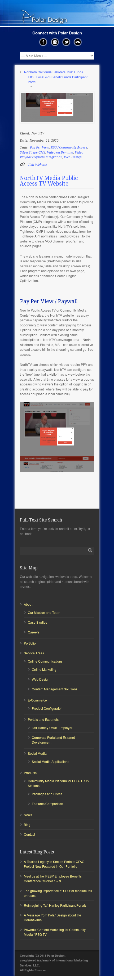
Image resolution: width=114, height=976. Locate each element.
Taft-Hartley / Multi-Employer (52, 727)
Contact (29, 834)
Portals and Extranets (43, 719)
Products (30, 772)
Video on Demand (60, 152)
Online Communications (45, 661)
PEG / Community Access (69, 147)
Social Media (37, 753)
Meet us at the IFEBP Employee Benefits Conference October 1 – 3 (53, 878)
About (28, 604)
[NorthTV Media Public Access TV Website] (57, 107)
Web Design (73, 157)
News (28, 814)
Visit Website (37, 165)
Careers (34, 632)
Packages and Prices (47, 793)
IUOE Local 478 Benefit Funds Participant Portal (57, 79)
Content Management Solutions (54, 689)
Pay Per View (39, 147)
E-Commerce (37, 700)
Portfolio (30, 643)
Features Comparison (47, 803)
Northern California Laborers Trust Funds (53, 72)
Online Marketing (44, 669)
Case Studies (37, 622)
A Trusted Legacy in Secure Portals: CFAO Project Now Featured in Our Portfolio (54, 864)
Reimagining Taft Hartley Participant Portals (55, 905)
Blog (27, 824)
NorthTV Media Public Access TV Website (49, 181)
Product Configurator (47, 708)
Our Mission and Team (44, 612)
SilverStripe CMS (32, 152)
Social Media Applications (50, 761)
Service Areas (34, 653)
